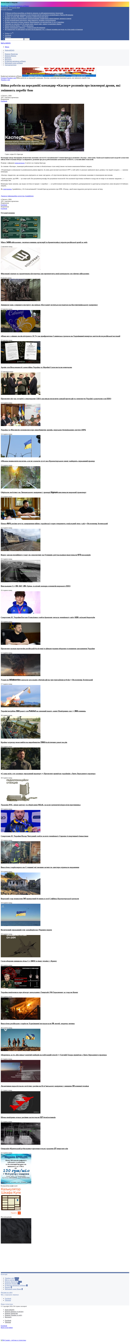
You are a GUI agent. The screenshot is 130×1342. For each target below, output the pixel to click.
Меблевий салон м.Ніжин (14, 63)
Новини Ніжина (10, 56)
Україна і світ (9, 52)
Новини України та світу (13, 1315)
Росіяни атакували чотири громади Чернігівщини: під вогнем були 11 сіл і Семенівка (34, 22)
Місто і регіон (10, 1280)
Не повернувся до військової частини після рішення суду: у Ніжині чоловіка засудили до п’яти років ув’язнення (44, 29)
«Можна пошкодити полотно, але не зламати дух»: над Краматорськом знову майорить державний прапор (48, 461)
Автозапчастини (10, 65)
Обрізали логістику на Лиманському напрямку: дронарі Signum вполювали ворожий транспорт (43, 492)
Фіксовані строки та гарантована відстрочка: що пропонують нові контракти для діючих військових (45, 273)
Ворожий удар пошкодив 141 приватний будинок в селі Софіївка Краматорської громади (40, 898)
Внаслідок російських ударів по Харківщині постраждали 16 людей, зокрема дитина (38, 1023)
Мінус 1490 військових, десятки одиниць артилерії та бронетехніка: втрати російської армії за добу (44, 242)
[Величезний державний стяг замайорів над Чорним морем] (20, 925)
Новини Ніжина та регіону (14, 1311)
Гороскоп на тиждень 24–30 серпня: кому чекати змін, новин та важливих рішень (33, 24)
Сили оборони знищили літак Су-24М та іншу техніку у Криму (29, 961)
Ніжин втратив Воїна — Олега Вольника (19, 26)
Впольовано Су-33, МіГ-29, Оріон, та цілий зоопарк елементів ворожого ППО (35, 586)
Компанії (8, 57)
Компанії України (11, 1283)
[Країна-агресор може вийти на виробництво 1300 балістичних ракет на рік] (20, 738)
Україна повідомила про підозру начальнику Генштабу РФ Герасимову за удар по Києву (39, 992)
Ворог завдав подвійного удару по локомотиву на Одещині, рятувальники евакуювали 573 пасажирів (46, 554)
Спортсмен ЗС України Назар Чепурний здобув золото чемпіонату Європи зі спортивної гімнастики (44, 836)
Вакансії (8, 1287)
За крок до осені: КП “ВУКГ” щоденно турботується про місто (26, 17)
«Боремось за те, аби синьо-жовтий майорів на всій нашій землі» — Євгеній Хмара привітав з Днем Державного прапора (54, 1054)
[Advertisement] (62, 1258)
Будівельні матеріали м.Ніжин (15, 61)
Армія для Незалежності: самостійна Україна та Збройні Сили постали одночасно (36, 367)
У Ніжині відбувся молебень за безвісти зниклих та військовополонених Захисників (34, 13)
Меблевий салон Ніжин (13, 1289)
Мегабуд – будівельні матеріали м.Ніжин (15, 6)
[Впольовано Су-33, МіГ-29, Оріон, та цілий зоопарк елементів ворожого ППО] (20, 582)
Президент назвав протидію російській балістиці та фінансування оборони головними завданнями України (48, 648)
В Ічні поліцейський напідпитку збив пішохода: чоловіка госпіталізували (30, 20)
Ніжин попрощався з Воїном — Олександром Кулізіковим (25, 27)
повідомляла (7, 189)
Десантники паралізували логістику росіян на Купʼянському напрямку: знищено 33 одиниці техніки (45, 1086)
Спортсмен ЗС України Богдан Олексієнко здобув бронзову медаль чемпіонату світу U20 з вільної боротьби (48, 617)
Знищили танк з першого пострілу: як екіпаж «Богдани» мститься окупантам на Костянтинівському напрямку (49, 304)
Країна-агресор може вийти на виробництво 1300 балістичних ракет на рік (34, 742)
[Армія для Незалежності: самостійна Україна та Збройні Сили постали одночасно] (20, 363)
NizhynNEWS (9, 50)
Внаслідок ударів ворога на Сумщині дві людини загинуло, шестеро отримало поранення (40, 867)
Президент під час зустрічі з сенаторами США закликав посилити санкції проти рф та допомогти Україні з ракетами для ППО (56, 398)
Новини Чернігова (11, 54)
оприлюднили (20, 163)
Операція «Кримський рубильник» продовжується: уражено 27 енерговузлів (34, 1148)
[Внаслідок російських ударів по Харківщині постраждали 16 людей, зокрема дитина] (20, 1019)
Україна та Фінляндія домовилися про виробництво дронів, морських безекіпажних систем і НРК (43, 429)
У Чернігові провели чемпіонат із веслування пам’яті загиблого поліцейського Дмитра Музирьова (39, 15)
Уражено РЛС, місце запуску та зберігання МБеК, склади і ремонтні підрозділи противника (41, 804)
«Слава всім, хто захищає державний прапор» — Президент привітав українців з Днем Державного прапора (48, 773)
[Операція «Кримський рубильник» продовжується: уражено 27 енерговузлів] (20, 1144)
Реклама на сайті (6, 1292)
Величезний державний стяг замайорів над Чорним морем (26, 929)
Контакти (8, 59)
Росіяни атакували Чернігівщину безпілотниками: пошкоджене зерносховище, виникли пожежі (38, 18)
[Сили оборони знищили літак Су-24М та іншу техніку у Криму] (20, 957)
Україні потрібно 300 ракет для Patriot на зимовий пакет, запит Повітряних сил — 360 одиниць (43, 711)
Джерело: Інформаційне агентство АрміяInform (17, 196)
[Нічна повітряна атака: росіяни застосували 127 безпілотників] (20, 1113)
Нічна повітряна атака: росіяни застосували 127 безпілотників (28, 1117)
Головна (3, 78)
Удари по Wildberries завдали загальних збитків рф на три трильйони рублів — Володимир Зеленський (47, 679)
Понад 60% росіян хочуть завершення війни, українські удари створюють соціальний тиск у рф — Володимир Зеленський (54, 523)
